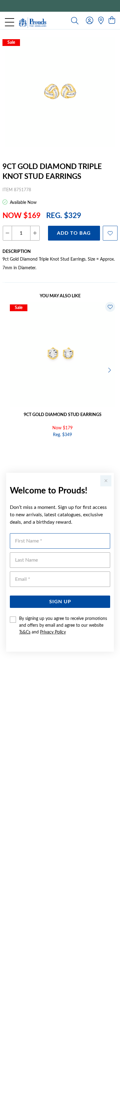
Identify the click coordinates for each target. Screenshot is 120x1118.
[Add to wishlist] (110, 233)
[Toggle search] (74, 20)
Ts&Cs (24, 632)
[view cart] (112, 20)
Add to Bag (74, 233)
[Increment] (34, 233)
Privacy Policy (53, 632)
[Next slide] (110, 369)
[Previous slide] (10, 369)
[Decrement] (7, 233)
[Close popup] (105, 480)
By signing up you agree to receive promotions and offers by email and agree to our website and (63, 625)
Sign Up (60, 601)
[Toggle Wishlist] (110, 307)
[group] (60, 6)
